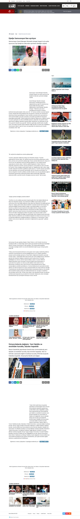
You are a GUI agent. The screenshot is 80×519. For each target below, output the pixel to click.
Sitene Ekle (28, 1)
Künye (34, 513)
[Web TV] (67, 1)
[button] (43, 70)
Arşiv (24, 1)
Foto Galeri (21, 5)
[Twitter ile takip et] (63, 513)
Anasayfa (29, 513)
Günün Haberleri (19, 1)
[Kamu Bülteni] (12, 6)
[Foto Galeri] (70, 1)
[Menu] (64, 6)
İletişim (38, 513)
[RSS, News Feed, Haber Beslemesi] (69, 513)
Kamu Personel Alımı (54, 5)
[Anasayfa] (9, 1)
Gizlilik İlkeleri (43, 513)
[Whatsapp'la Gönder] (18, 70)
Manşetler (13, 1)
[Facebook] (10, 70)
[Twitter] (12, 70)
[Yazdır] (21, 70)
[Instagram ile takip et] (66, 513)
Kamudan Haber (35, 5)
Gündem (27, 5)
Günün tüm (67, 11)
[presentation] (12, 11)
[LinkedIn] (15, 70)
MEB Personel (43, 5)
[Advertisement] (40, 23)
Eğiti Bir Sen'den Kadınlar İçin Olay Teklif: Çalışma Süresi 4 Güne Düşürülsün (39, 11)
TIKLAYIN (32, 303)
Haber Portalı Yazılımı (15, 517)
